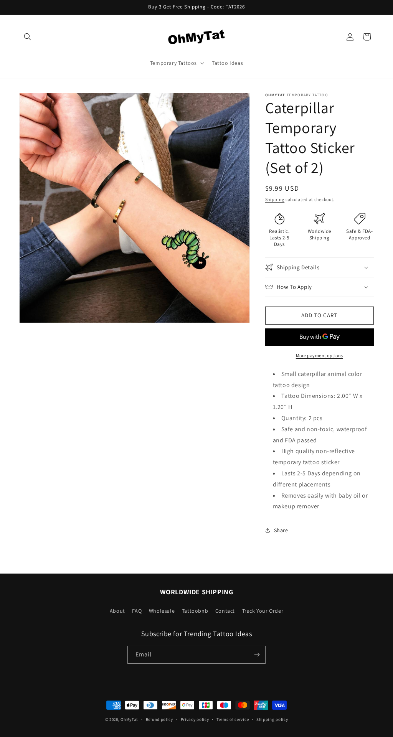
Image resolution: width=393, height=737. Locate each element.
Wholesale (162, 610)
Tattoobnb (195, 610)
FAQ (137, 610)
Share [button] (281, 530)
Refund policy (159, 719)
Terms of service (232, 719)
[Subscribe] (256, 655)
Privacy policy (195, 719)
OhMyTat (129, 719)
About (117, 610)
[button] (27, 36)
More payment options (319, 355)
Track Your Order (263, 610)
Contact (225, 610)
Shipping (275, 199)
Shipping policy (272, 719)
